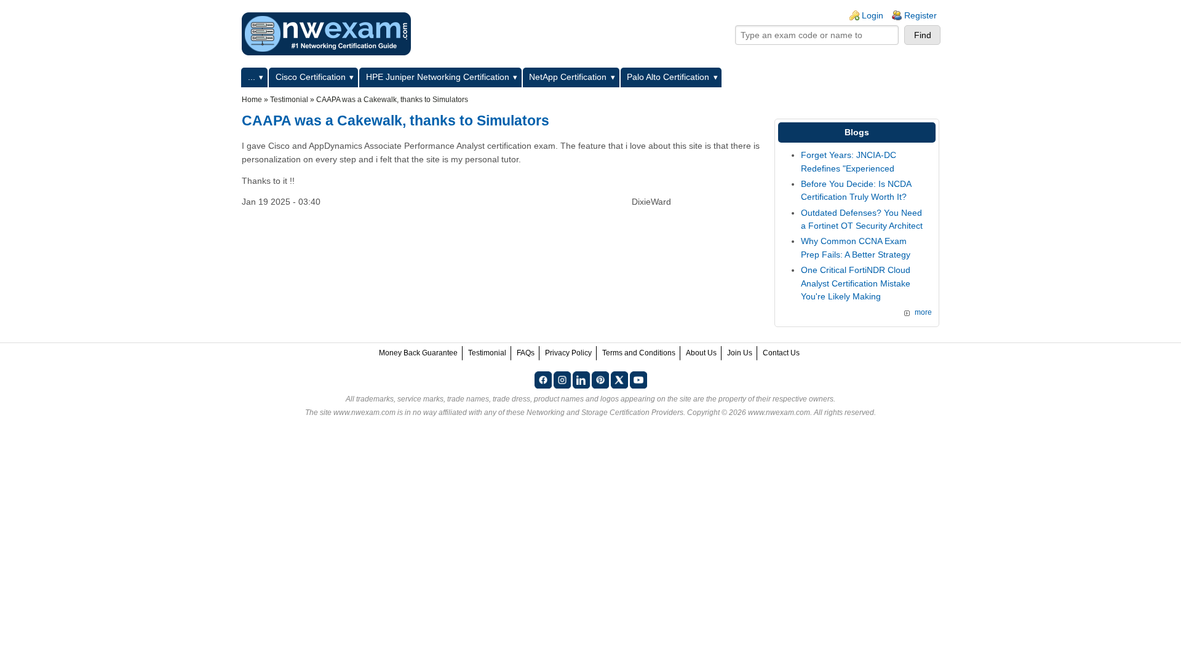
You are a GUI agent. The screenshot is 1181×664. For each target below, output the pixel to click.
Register (920, 15)
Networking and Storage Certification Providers (605, 412)
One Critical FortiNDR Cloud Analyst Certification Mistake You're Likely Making (855, 283)
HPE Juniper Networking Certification (437, 77)
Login (872, 15)
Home (252, 99)
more (923, 312)
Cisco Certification (311, 77)
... (251, 77)
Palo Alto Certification (668, 77)
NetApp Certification (567, 77)
